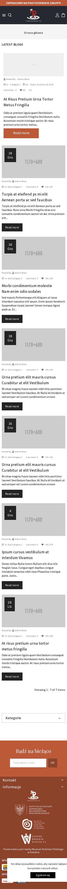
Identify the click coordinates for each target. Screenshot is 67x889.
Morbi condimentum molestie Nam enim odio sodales (27, 288)
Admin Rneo (23, 79)
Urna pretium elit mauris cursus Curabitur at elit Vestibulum (29, 379)
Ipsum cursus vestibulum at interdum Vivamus (25, 554)
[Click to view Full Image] (29, 64)
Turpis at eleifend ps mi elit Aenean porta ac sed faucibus (27, 197)
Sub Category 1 (15, 186)
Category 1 (15, 84)
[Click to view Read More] (37, 64)
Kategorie (13, 718)
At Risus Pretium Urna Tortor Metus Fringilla (28, 102)
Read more (21, 133)
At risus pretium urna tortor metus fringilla (25, 646)
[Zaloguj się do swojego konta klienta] (57, 15)
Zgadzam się (43, 875)
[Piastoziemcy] (33, 15)
